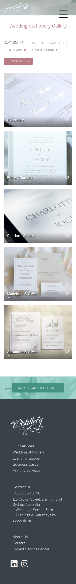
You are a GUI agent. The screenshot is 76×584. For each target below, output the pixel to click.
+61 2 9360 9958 (26, 493)
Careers (19, 543)
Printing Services (27, 470)
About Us (20, 537)
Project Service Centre (31, 549)
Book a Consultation (36, 388)
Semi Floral (14, 50)
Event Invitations (26, 458)
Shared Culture (42, 50)
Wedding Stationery (29, 452)
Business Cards (25, 464)
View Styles (16, 61)
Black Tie (55, 43)
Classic (34, 43)
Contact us (22, 487)
